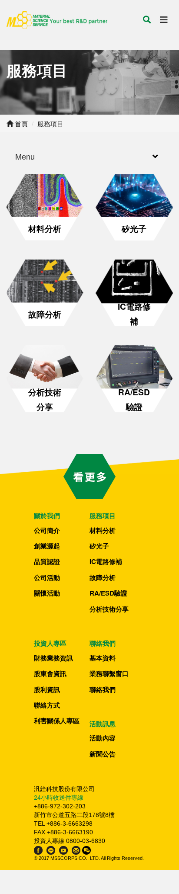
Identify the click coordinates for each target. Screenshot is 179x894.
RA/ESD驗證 (108, 593)
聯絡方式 (47, 705)
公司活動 (47, 577)
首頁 (20, 123)
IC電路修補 (106, 561)
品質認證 (47, 561)
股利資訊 (47, 689)
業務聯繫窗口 (109, 673)
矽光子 (99, 546)
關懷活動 (47, 593)
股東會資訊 (50, 673)
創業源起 (47, 546)
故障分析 (103, 577)
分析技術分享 (109, 609)
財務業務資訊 (53, 658)
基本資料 (103, 658)
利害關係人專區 (57, 720)
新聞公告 (103, 754)
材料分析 (103, 530)
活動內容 (103, 738)
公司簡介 (47, 530)
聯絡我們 (103, 689)
